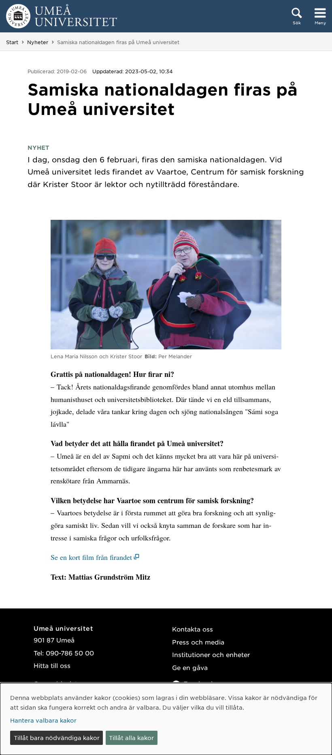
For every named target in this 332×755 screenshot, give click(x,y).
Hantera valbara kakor (43, 720)
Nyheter (37, 42)
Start (12, 42)
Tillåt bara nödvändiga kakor (57, 737)
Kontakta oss (192, 629)
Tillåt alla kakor (131, 737)
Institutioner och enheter (211, 654)
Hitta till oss (52, 665)
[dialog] (166, 719)
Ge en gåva (190, 667)
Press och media (198, 642)
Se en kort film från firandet (91, 557)
